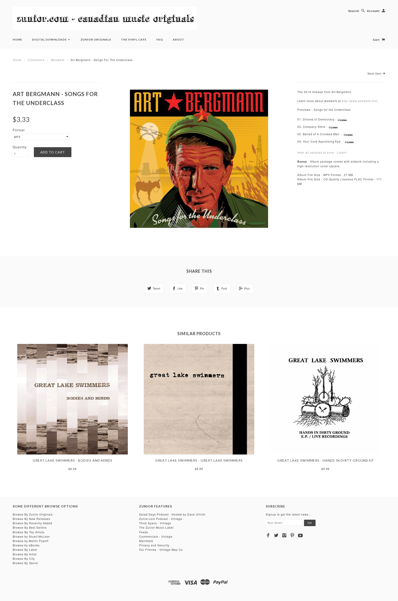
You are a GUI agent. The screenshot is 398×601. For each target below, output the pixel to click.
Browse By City (24, 558)
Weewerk (57, 60)
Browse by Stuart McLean (31, 536)
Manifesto (146, 541)
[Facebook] (268, 535)
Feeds (143, 532)
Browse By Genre (25, 563)
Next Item (375, 73)
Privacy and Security (154, 545)
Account (373, 11)
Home (17, 39)
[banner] (105, 18)
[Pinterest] (292, 535)
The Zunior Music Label (156, 527)
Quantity (20, 147)
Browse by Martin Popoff (30, 541)
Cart (376, 40)
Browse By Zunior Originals (33, 514)
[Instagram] (284, 535)
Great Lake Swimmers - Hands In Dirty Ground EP (325, 460)
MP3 (17, 137)
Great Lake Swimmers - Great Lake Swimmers (199, 460)
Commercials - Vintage (156, 536)
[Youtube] (300, 535)
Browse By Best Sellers (30, 527)
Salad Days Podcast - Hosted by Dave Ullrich (172, 514)
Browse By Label (25, 549)
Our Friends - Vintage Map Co (161, 549)
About (178, 39)
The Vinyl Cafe (133, 39)
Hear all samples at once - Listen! (322, 152)
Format (19, 130)
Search (353, 11)
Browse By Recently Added (32, 523)
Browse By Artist (25, 554)
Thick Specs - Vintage (155, 523)
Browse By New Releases (31, 519)
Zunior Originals (96, 39)
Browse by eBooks (26, 545)
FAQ (159, 39)
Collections (36, 60)
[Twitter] (276, 535)
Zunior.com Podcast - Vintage (160, 519)
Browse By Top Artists (28, 532)
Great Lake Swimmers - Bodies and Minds (72, 460)
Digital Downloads (49, 39)
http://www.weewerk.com (360, 101)
